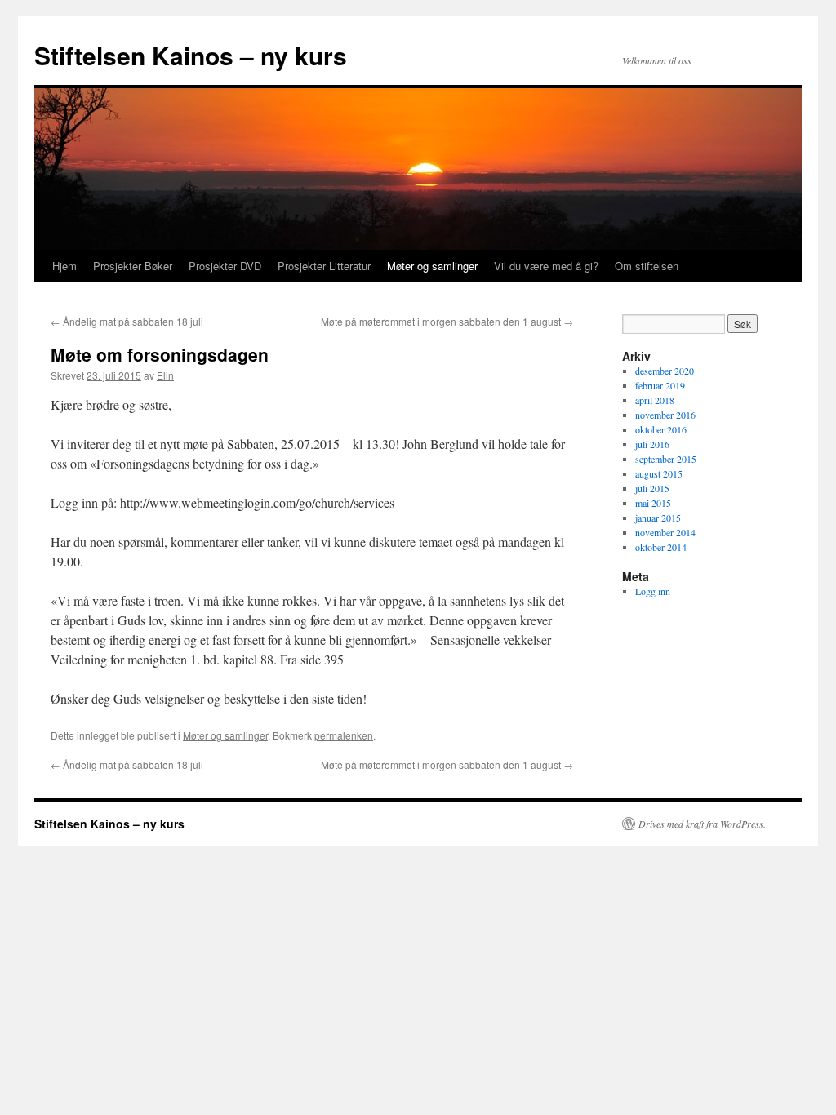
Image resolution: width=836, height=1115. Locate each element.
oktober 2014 (661, 546)
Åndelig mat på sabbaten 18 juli (127, 321)
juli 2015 (652, 488)
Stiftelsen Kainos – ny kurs (190, 55)
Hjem (64, 265)
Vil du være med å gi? (546, 265)
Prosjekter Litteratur (324, 265)
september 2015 (665, 458)
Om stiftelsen (646, 265)
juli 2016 (652, 444)
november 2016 (665, 414)
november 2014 (665, 532)
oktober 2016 (661, 429)
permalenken (343, 735)
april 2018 (654, 399)
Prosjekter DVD (225, 265)
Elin (165, 375)
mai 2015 (653, 502)
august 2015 (659, 473)
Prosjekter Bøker (132, 265)
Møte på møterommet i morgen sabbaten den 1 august (447, 321)
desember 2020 (664, 370)
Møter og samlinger (432, 265)
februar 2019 (660, 385)
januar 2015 (658, 517)
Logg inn (652, 590)
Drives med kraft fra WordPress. (702, 823)
